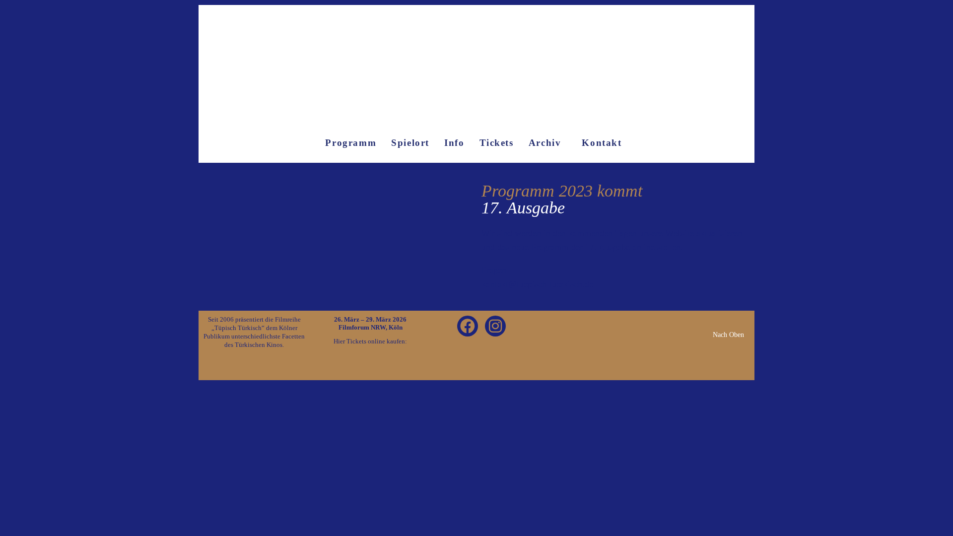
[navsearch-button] (608, 328)
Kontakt (601, 142)
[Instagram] (495, 326)
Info (454, 142)
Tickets (496, 142)
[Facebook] (467, 326)
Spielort (410, 142)
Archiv (545, 142)
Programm (350, 142)
